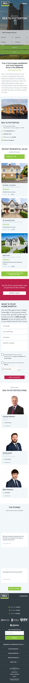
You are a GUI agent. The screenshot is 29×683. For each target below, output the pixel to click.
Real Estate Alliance (14, 668)
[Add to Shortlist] (25, 165)
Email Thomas (8, 422)
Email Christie (8, 459)
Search (14, 47)
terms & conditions (18, 356)
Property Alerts (14, 293)
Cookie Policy (14, 672)
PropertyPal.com (14, 679)
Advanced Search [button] (14, 55)
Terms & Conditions (14, 674)
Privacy (14, 676)
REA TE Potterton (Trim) (9, 32)
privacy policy (7, 358)
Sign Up (14, 637)
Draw (14, 52)
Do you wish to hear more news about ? (14, 363)
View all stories (14, 588)
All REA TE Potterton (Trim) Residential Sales (14, 273)
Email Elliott (7, 492)
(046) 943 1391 (7, 134)
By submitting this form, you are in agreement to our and (15, 356)
